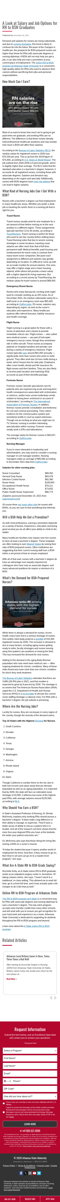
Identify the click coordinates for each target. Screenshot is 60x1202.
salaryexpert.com (10, 499)
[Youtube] (34, 1173)
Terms (11, 1117)
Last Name (9, 1066)
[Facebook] (21, 1173)
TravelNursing (14, 234)
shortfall (39, 639)
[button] (56, 998)
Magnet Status (34, 544)
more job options (42, 181)
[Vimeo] (39, 1173)
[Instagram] (30, 1173)
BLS (17, 801)
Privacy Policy (9, 1165)
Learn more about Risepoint (41, 1146)
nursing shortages (22, 44)
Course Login (43, 1165)
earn (24, 353)
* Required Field (30, 1043)
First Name (10, 1058)
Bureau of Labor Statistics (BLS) (35, 150)
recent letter (28, 694)
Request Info (30, 1199)
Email (7, 1073)
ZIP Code (9, 1089)
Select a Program (13, 1050)
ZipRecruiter (25, 304)
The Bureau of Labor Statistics (17, 678)
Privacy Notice (27, 1146)
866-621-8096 (33, 1130)
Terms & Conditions (26, 1165)
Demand (39, 721)
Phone (17, 1081)
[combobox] (30, 1051)
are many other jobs (28, 504)
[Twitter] (25, 1173)
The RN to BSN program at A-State (19, 899)
